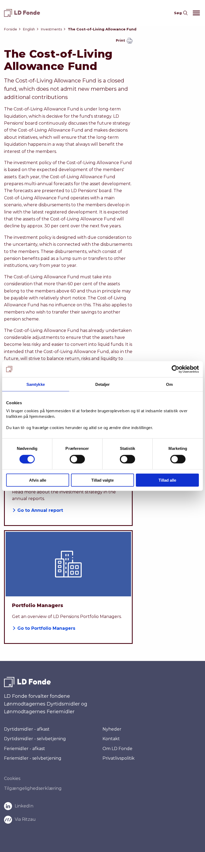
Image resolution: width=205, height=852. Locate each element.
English (29, 29)
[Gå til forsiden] (24, 13)
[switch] (77, 459)
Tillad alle (167, 480)
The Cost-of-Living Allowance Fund (102, 29)
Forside (10, 29)
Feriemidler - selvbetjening (32, 758)
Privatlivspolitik (118, 758)
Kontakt (111, 738)
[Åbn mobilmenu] (194, 13)
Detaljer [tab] (102, 384)
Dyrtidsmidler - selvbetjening (35, 739)
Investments (51, 29)
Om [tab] (169, 384)
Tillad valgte (102, 480)
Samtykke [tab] (35, 384)
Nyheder (111, 729)
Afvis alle (37, 480)
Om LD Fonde (117, 748)
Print (121, 40)
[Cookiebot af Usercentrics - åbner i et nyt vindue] (175, 369)
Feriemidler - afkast (24, 748)
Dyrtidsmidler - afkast (27, 729)
